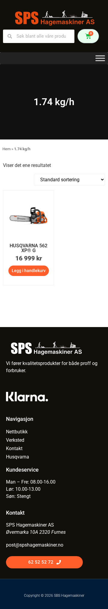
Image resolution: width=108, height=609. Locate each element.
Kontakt (14, 448)
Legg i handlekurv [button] (29, 270)
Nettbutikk (17, 432)
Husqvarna (17, 457)
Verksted (15, 440)
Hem (6, 149)
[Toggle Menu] (100, 58)
